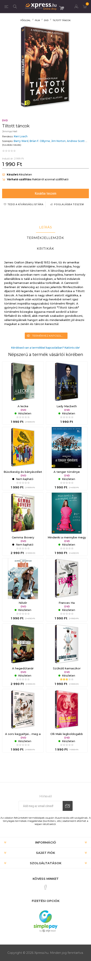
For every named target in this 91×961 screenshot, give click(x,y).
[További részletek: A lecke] (23, 382)
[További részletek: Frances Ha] (66, 578)
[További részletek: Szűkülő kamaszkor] (66, 644)
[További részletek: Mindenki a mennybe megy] (66, 513)
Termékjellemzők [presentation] (45, 238)
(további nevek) (11, 144)
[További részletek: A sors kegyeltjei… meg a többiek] (23, 709)
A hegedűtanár (23, 668)
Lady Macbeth (67, 406)
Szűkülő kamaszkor (67, 668)
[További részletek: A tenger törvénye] (66, 447)
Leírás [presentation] (45, 227)
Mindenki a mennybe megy (67, 537)
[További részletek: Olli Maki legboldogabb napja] (66, 709)
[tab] (45, 227)
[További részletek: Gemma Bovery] (23, 513)
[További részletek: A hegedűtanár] (23, 644)
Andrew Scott (76, 141)
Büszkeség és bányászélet (23, 471)
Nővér (23, 602)
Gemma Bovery (23, 537)
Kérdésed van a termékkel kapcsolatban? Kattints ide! (45, 347)
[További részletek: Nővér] (23, 578)
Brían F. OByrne (40, 141)
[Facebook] (45, 887)
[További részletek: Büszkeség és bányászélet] (23, 447)
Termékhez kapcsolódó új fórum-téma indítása (50, 335)
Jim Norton (58, 141)
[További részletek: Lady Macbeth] (66, 382)
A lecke (23, 406)
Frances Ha (67, 602)
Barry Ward (21, 141)
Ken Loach (21, 136)
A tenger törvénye (67, 471)
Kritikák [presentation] (45, 249)
